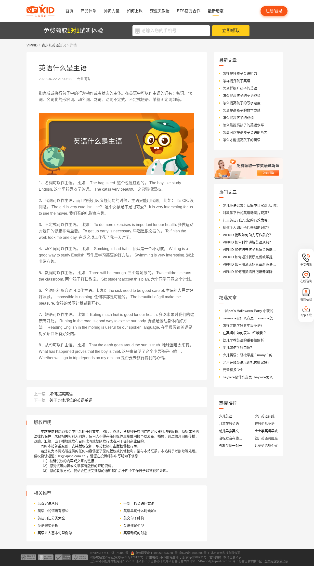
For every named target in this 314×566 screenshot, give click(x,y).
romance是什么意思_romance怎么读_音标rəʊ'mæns (250, 318)
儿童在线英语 (229, 423)
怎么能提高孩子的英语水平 (243, 125)
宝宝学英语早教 (266, 431)
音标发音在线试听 (230, 438)
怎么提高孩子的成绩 (238, 118)
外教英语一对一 (230, 446)
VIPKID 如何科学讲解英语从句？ (248, 242)
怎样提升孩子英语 (236, 81)
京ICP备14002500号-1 (194, 553)
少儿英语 (225, 416)
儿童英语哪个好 (266, 446)
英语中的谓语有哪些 (53, 511)
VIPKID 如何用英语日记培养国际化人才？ (250, 272)
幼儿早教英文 (229, 431)
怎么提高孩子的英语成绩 (242, 96)
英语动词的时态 (135, 533)
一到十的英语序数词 (138, 503)
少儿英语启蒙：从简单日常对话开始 (250, 205)
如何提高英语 (61, 394)
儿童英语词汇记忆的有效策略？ (247, 220)
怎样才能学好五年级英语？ (243, 325)
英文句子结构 (133, 518)
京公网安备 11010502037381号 (156, 553)
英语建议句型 (133, 525)
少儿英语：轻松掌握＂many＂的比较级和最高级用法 (250, 355)
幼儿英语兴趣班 (266, 438)
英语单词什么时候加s (139, 511)
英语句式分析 (48, 525)
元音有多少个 (233, 370)
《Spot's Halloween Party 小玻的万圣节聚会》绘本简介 (250, 311)
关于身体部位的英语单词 (70, 400)
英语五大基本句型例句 (55, 533)
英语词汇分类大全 (51, 518)
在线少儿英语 (265, 423)
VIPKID (32, 45)
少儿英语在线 (265, 416)
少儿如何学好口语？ (238, 348)
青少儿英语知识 (54, 45)
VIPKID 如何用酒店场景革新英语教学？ (250, 264)
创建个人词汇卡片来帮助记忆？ (247, 227)
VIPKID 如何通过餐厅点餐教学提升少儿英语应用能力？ (250, 257)
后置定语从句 (48, 503)
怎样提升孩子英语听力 (240, 73)
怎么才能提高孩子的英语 (242, 140)
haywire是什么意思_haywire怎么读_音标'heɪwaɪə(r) (250, 377)
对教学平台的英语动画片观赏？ (247, 213)
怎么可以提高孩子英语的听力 (245, 132)
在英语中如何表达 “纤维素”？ (245, 333)
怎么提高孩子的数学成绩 (242, 110)
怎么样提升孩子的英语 (240, 88)
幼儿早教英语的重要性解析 (243, 340)
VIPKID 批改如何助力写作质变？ (248, 235)
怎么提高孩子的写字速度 (242, 103)
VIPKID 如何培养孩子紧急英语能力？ (250, 250)
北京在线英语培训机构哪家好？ (247, 362)
